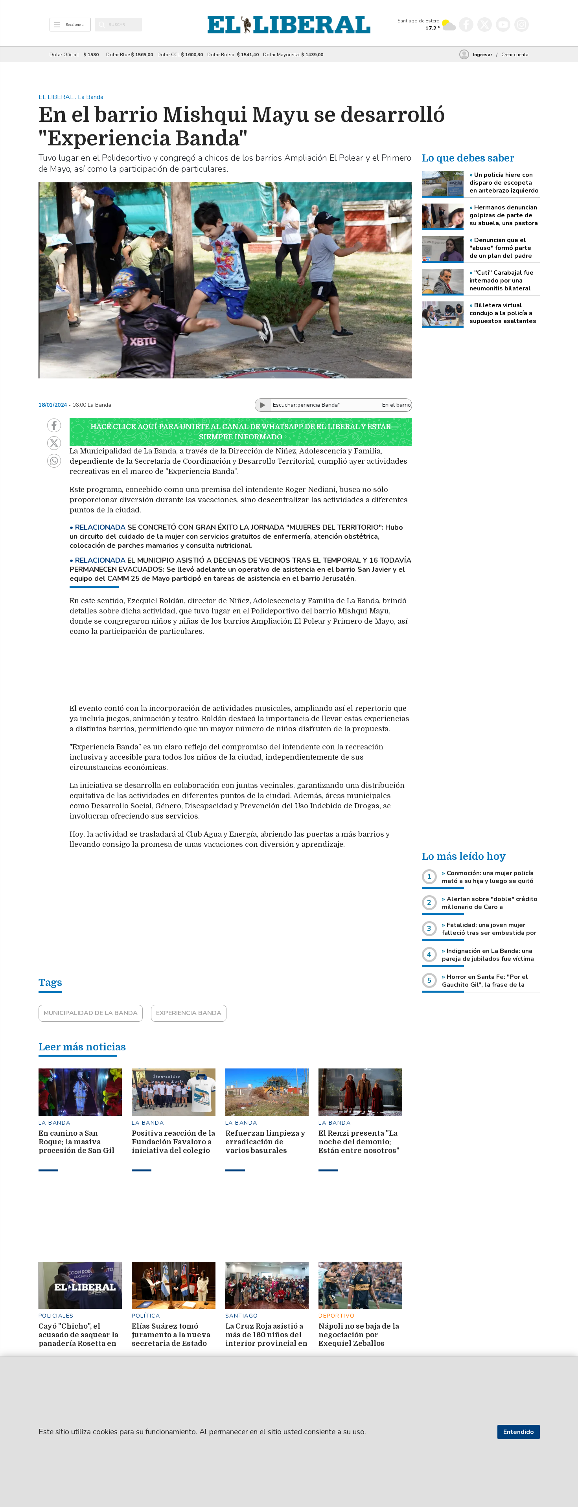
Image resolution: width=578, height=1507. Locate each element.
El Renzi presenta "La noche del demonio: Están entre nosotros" (358, 1142)
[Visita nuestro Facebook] (466, 24)
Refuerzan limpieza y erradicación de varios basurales (265, 1142)
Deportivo (336, 1316)
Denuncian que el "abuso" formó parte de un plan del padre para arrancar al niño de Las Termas (504, 248)
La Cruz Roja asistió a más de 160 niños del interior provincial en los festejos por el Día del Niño (266, 1343)
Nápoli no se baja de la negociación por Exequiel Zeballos (358, 1334)
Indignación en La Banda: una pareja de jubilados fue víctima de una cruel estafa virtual (488, 959)
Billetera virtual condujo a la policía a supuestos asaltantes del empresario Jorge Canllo (502, 313)
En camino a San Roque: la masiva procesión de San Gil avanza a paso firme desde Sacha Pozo (76, 1150)
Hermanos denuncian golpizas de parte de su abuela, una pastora (503, 215)
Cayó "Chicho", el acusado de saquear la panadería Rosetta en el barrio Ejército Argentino (78, 1343)
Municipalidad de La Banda (91, 1013)
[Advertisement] (256, 673)
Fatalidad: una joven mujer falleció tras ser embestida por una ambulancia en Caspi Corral (489, 933)
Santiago (241, 1316)
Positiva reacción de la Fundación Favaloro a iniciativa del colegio (173, 1142)
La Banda (55, 1123)
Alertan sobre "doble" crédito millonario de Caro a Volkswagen (490, 907)
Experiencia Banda (188, 1013)
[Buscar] (102, 25)
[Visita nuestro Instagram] (521, 24)
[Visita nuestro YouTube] (503, 24)
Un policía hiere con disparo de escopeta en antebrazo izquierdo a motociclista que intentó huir (504, 183)
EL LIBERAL (57, 97)
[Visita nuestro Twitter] (484, 24)
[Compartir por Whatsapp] (54, 461)
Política (146, 1316)
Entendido (518, 1432)
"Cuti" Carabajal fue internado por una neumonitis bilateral (501, 280)
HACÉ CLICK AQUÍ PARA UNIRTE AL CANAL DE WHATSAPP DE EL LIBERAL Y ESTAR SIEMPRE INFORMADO (240, 432)
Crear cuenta (514, 54)
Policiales (56, 1316)
